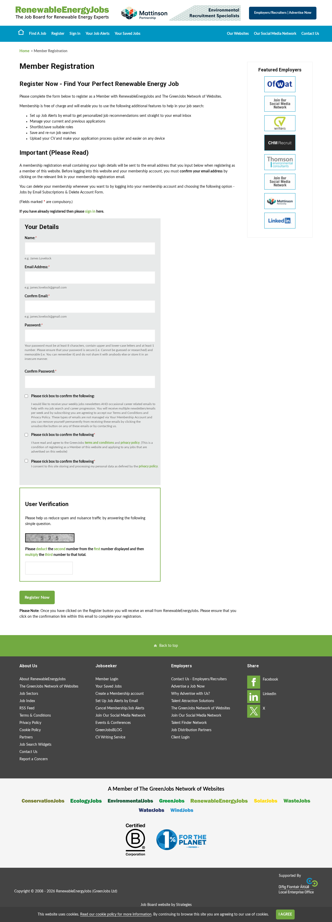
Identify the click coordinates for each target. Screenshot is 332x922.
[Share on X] (253, 711)
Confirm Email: (37, 296)
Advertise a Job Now (188, 686)
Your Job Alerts (97, 34)
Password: (34, 325)
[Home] (62, 13)
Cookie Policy (30, 730)
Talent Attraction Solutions (192, 701)
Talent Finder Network (189, 723)
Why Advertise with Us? (190, 694)
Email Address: (37, 267)
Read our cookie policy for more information (115, 914)
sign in (90, 211)
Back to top (168, 646)
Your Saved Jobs (127, 34)
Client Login (180, 737)
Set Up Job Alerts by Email (116, 701)
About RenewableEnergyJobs (42, 679)
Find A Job (37, 34)
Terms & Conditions (35, 715)
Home (21, 32)
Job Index (27, 701)
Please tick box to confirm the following (63, 435)
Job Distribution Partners (191, 730)
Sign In (75, 34)
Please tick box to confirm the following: (63, 396)
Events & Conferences (113, 723)
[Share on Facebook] (253, 682)
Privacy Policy (30, 723)
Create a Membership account (119, 694)
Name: (31, 238)
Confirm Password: (41, 371)
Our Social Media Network (275, 34)
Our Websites (238, 34)
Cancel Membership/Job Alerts (119, 708)
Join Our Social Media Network (120, 715)
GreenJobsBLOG (108, 730)
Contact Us (310, 34)
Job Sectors (28, 694)
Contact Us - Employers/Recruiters (199, 679)
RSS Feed (26, 708)
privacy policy (130, 442)
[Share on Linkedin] (253, 696)
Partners (26, 737)
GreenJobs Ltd (104, 891)
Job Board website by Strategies (166, 905)
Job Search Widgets (35, 744)
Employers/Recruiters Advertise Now (282, 13)
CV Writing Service (110, 737)
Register (57, 34)
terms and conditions (99, 442)
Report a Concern (33, 759)
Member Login (106, 679)
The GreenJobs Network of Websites (48, 686)
